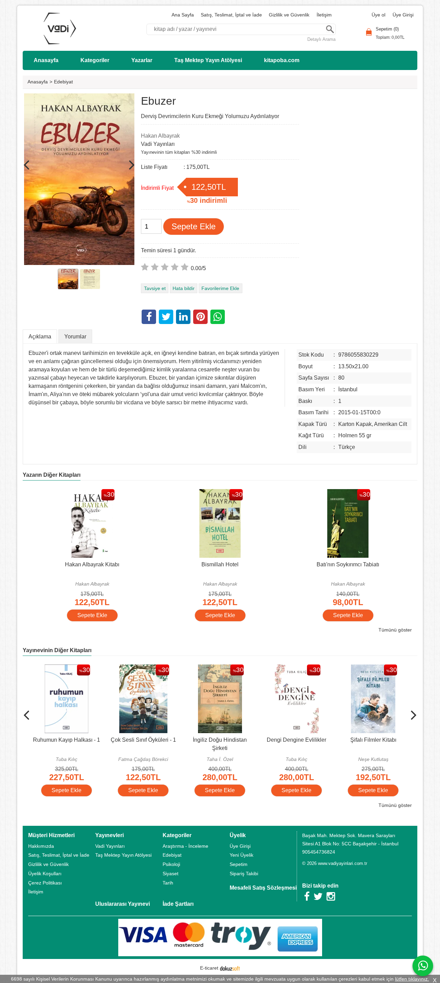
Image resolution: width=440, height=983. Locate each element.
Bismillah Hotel (220, 564)
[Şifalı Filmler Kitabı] (373, 668)
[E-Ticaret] (230, 968)
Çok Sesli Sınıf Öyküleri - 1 (143, 740)
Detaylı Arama (321, 39)
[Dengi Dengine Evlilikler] (297, 668)
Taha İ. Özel (220, 759)
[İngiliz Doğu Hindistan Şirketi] (220, 668)
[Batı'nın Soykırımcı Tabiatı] (347, 493)
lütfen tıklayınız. (412, 979)
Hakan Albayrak (92, 584)
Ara (330, 29)
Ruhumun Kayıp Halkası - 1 (66, 740)
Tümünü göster (395, 630)
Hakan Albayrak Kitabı (92, 564)
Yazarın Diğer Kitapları (51, 475)
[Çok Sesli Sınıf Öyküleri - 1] (143, 668)
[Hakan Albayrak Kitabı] (92, 493)
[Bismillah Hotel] (220, 493)
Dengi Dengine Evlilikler (296, 740)
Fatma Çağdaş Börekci (143, 759)
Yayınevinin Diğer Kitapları (57, 650)
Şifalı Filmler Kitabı (373, 740)
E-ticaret (209, 968)
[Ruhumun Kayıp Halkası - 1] (66, 668)
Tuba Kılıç (66, 759)
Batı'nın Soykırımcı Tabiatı (348, 564)
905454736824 (318, 852)
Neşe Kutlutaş (373, 759)
